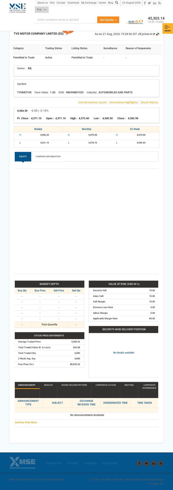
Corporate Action (106, 385)
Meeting (129, 385)
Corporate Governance (149, 386)
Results (48, 385)
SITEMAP (72, 463)
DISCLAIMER (110, 463)
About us (42, 2)
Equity (23, 156)
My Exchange (88, 2)
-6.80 (34, 110)
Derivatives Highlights (123, 102)
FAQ (52, 2)
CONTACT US (54, 463)
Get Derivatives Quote (92, 102)
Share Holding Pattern (74, 385)
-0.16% (44, 110)
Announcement (26, 385)
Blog (110, 2)
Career (102, 2)
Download (73, 2)
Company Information (48, 156)
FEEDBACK (90, 463)
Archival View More (26, 422)
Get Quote (107, 20)
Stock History (149, 102)
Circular (61, 2)
